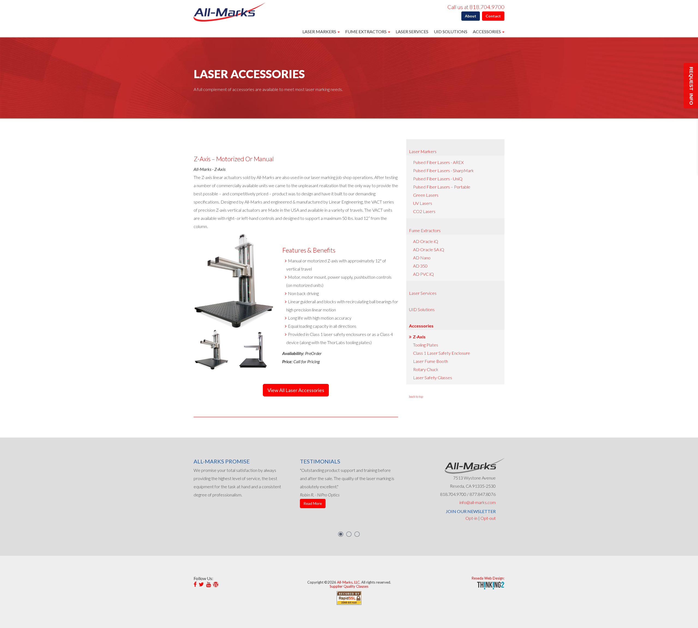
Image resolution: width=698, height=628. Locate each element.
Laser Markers (423, 151)
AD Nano (422, 257)
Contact (493, 16)
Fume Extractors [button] (366, 31)
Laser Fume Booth (430, 361)
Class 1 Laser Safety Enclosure (441, 353)
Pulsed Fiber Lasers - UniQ (437, 178)
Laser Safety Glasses (432, 377)
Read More (312, 503)
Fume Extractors (425, 230)
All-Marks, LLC (348, 582)
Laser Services (412, 31)
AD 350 (420, 265)
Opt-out (488, 518)
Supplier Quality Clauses (349, 586)
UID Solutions (450, 31)
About (470, 16)
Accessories (421, 325)
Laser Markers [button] (319, 31)
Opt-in (471, 518)
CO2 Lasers (424, 211)
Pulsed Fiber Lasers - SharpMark (443, 170)
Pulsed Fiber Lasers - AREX (438, 162)
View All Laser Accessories (295, 390)
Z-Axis (419, 336)
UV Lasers (422, 203)
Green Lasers (425, 195)
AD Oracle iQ (425, 241)
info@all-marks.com (477, 502)
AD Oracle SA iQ (428, 249)
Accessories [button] (487, 31)
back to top (416, 397)
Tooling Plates (425, 344)
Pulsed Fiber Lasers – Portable (441, 186)
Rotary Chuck (425, 369)
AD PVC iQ (423, 274)
